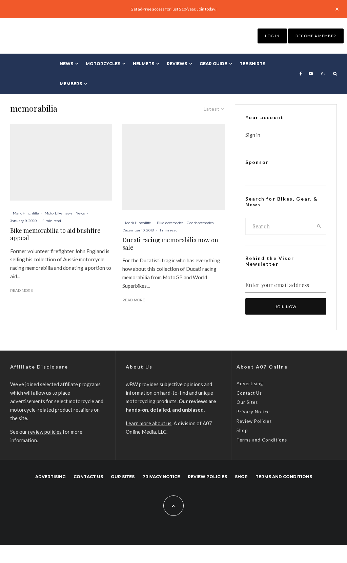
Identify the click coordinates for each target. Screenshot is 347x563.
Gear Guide (213, 63)
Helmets (143, 63)
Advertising (250, 383)
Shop (242, 430)
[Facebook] (300, 74)
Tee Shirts (252, 63)
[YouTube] (310, 74)
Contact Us (249, 393)
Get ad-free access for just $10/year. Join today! (173, 9)
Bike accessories (170, 223)
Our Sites (247, 402)
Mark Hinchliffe (26, 213)
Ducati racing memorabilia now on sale (170, 244)
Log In (272, 36)
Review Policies (254, 421)
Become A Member (315, 36)
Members (71, 83)
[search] (319, 226)
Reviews (177, 63)
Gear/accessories (200, 223)
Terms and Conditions (262, 440)
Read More (21, 290)
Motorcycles (103, 63)
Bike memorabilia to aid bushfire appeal (55, 234)
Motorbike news (58, 213)
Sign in (252, 135)
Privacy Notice (253, 411)
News (66, 63)
